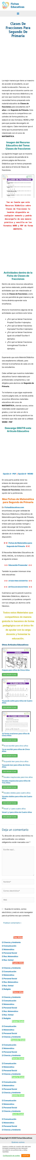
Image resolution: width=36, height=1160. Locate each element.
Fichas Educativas (17, 5)
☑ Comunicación (9, 946)
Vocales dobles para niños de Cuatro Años (17, 797)
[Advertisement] (18, 60)
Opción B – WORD (25, 474)
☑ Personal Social (9, 953)
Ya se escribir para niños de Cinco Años (16, 750)
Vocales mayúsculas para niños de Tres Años (16, 782)
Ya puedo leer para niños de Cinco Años (16, 766)
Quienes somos (18, 1142)
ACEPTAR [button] (26, 1155)
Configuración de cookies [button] (11, 1156)
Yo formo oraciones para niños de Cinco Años (16, 734)
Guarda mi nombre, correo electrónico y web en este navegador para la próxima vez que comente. (17, 912)
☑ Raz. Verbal (7, 960)
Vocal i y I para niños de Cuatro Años (17, 812)
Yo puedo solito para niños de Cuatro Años (17, 702)
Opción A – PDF (9, 474)
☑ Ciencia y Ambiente (11, 942)
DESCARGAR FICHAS (9, 674)
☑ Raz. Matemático (10, 956)
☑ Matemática (8, 949)
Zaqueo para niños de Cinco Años (16, 670)
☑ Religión (6, 989)
